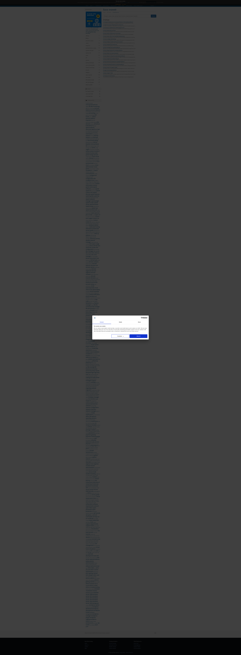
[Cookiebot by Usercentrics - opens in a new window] (141, 318)
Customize (119, 336)
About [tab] (139, 322)
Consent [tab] (102, 322)
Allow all (138, 336)
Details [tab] (120, 322)
